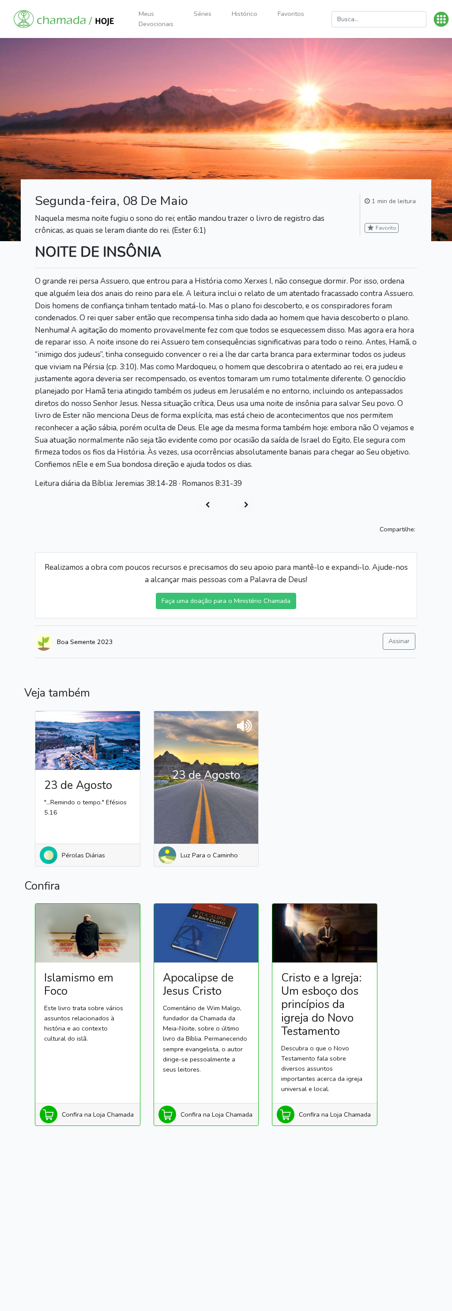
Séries (202, 13)
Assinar (399, 641)
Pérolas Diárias (83, 855)
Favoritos (291, 13)
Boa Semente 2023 (85, 641)
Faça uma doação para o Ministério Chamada (226, 600)
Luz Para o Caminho (209, 855)
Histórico (244, 13)
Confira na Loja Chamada (98, 1114)
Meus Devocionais (156, 18)
